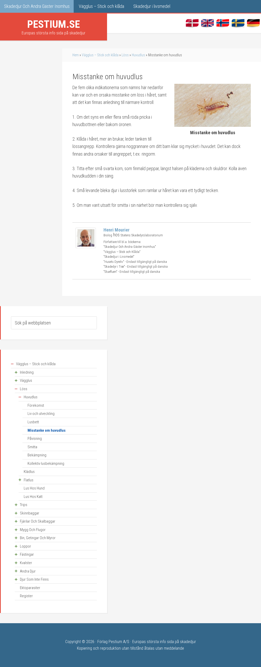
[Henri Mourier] (85, 246)
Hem (75, 55)
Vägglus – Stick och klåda (100, 55)
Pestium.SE (53, 24)
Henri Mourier (116, 230)
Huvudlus (138, 55)
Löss (125, 55)
